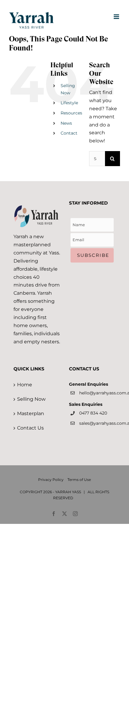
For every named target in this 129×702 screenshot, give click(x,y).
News (66, 123)
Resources (71, 113)
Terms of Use (79, 479)
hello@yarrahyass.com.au (97, 393)
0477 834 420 (93, 413)
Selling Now (31, 399)
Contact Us (30, 428)
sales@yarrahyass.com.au (97, 423)
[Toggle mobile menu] (117, 17)
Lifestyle (69, 102)
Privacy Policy (51, 479)
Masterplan (30, 413)
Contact (69, 133)
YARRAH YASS (68, 492)
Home (24, 384)
